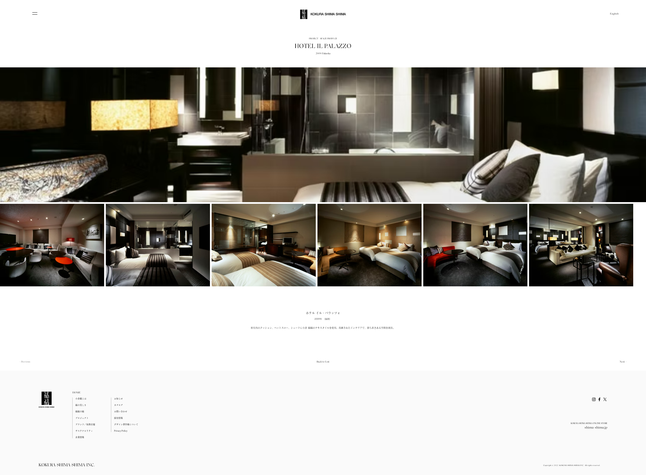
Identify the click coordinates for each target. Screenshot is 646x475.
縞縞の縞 (79, 411)
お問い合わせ (120, 411)
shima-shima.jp (596, 427)
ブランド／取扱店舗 (85, 424)
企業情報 (79, 437)
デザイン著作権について (126, 424)
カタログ (118, 405)
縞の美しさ (80, 405)
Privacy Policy (120, 431)
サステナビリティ (84, 431)
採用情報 (118, 418)
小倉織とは (80, 399)
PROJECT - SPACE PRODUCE (323, 39)
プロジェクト (81, 418)
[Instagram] (593, 399)
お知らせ (118, 399)
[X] (605, 399)
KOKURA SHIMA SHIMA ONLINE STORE (589, 423)
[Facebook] (599, 399)
